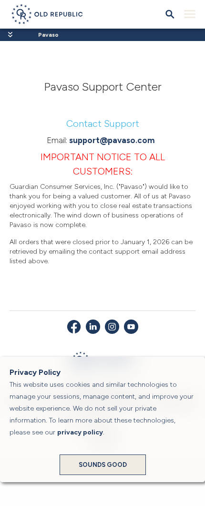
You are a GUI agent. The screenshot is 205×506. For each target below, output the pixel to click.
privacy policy (80, 432)
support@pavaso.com (112, 140)
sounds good (103, 464)
